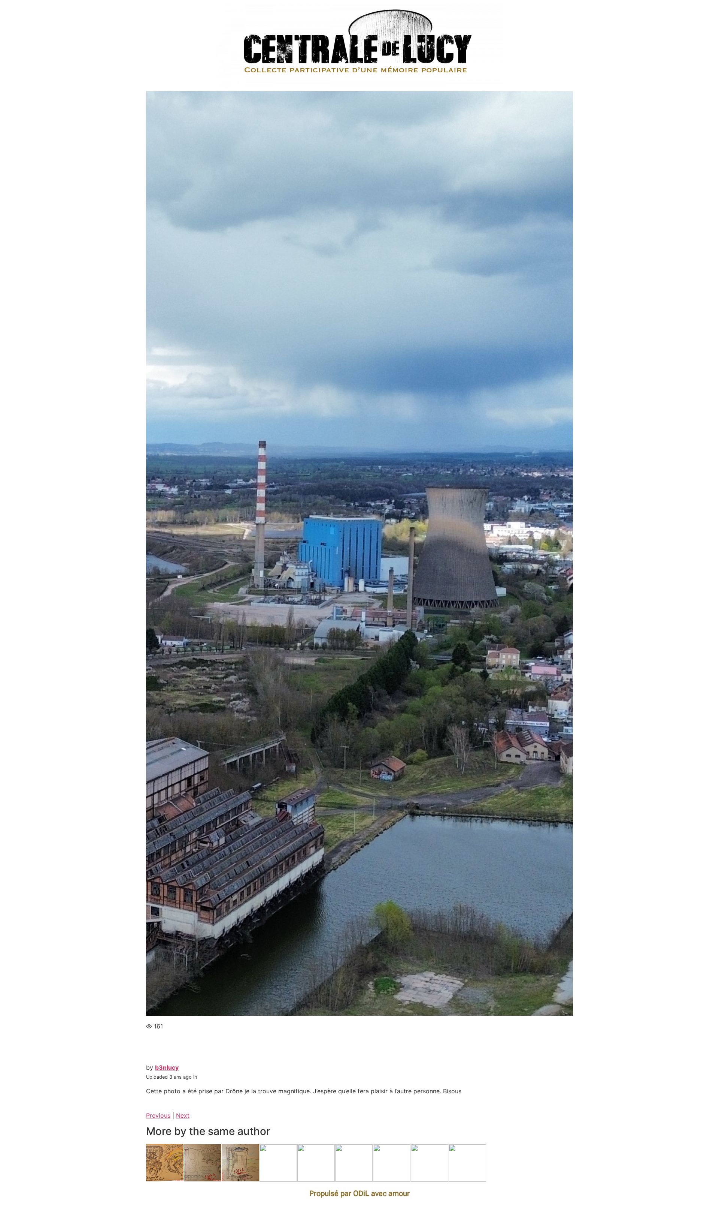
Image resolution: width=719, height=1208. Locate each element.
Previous (158, 1115)
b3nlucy (167, 1067)
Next (182, 1115)
